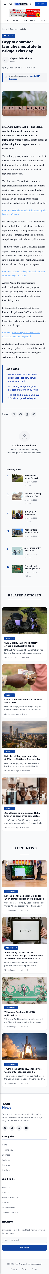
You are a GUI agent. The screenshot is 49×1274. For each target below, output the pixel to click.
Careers (5, 1202)
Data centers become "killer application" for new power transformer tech (22, 378)
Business (14, 29)
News (15, 21)
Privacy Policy (8, 1208)
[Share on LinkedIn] (27, 414)
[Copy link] (33, 414)
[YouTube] (26, 1128)
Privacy (14, 1269)
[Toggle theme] (31, 3)
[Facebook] (5, 1128)
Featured (6, 1160)
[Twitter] (12, 1128)
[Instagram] (19, 1128)
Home (6, 21)
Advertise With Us (10, 1197)
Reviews (6, 1165)
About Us (6, 1187)
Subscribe (24, 1248)
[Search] (10, 3)
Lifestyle (6, 1170)
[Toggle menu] (5, 3)
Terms (24, 1269)
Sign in (41, 4)
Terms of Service (10, 1212)
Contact (5, 1192)
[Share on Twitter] (14, 414)
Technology (29, 21)
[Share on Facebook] (20, 414)
